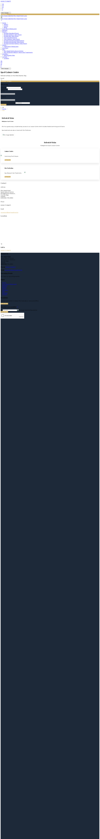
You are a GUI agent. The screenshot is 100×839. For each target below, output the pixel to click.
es (3, 7)
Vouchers (5, 48)
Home (4, 23)
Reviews (4, 30)
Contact (5, 57)
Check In (3, 87)
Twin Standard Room (10, 37)
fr (2, 8)
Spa (3, 49)
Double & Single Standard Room (14, 40)
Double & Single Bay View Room (14, 42)
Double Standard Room (11, 33)
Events (6, 26)
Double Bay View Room (11, 36)
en (3, 5)
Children (3, 97)
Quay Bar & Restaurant (9, 29)
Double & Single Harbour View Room (15, 43)
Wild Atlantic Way (9, 55)
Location (6, 58)
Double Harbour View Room (13, 35)
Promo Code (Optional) (8, 103)
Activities (5, 54)
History (6, 24)
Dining (4, 45)
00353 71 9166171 (6, 1)
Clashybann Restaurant (11, 46)
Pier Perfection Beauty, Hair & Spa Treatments (18, 52)
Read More (8, 160)
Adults (3, 91)
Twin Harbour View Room (12, 39)
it (2, 10)
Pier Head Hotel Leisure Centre (13, 51)
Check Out (4, 89)
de (3, 4)
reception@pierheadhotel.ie (9, 212)
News (5, 27)
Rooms (4, 32)
